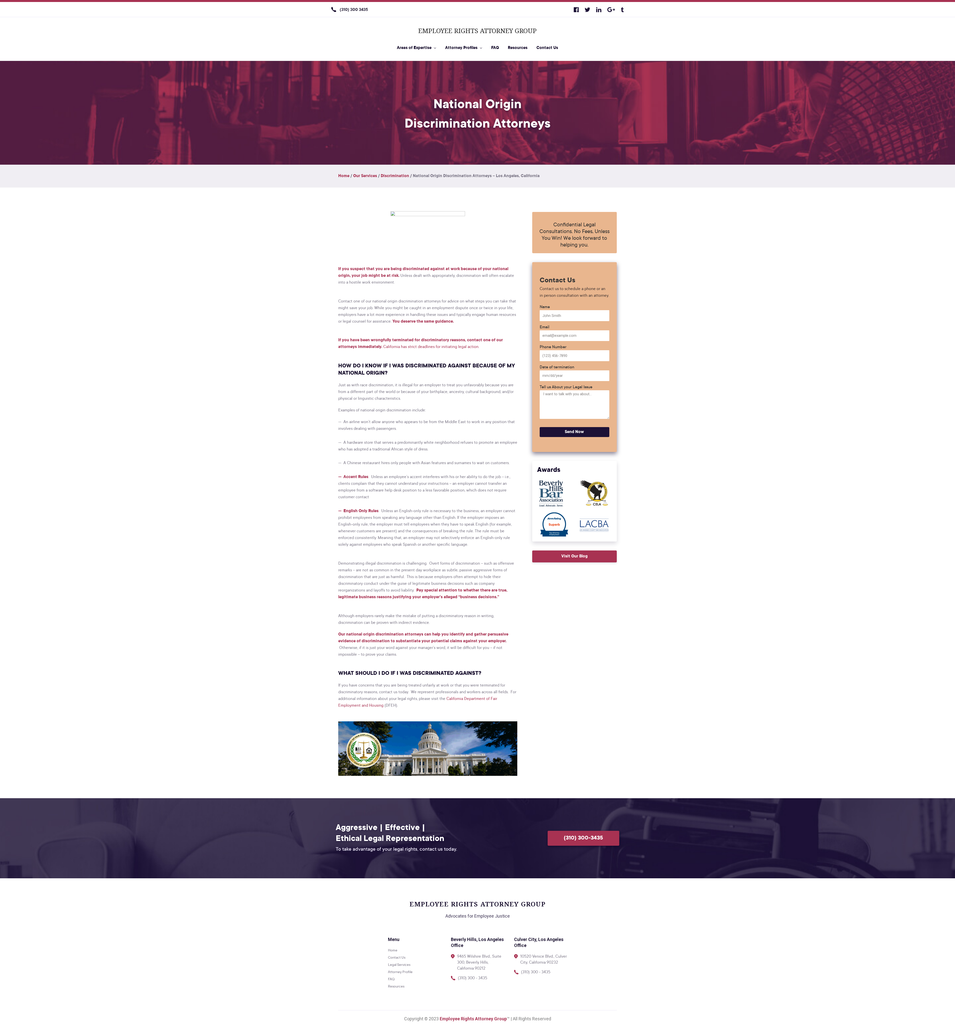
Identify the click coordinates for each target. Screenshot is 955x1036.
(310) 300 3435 (354, 10)
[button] (574, 556)
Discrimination (395, 176)
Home (343, 176)
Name (545, 307)
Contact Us (547, 48)
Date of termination (557, 367)
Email (544, 327)
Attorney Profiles (461, 48)
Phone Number (553, 347)
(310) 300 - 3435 (472, 978)
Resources (517, 48)
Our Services (365, 176)
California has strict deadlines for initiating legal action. (431, 347)
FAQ (495, 48)
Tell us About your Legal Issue (566, 387)
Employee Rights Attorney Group (477, 30)
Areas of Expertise (414, 48)
